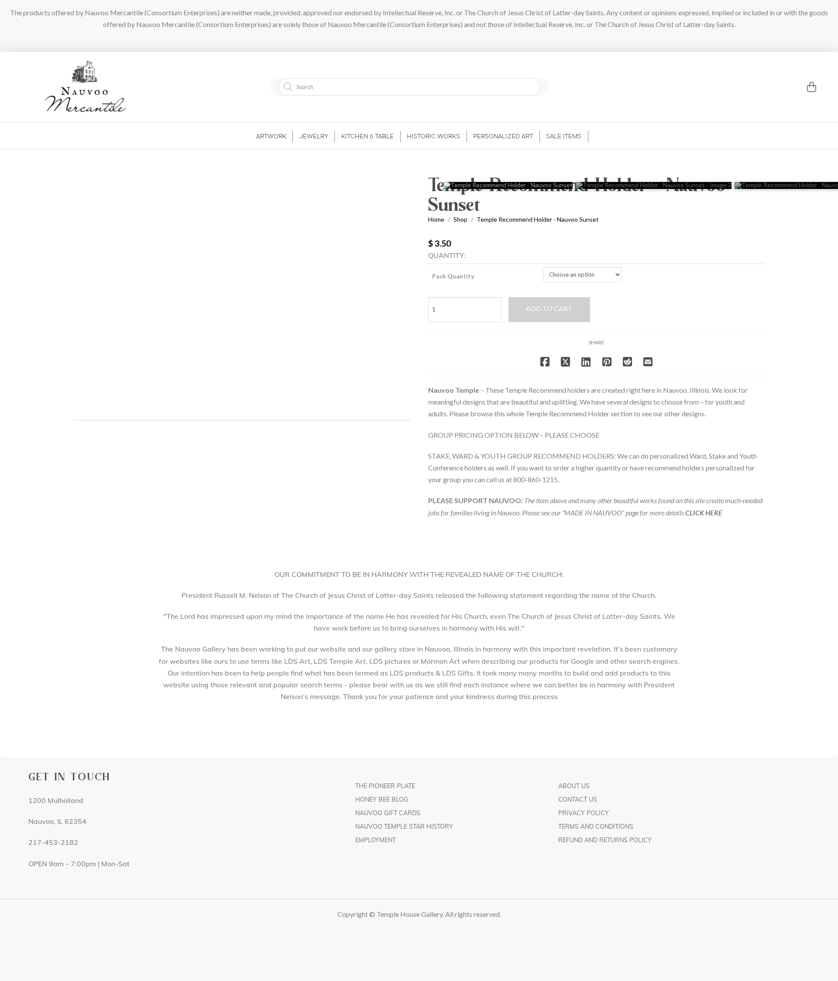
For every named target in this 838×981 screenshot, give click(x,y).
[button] (800, 87)
